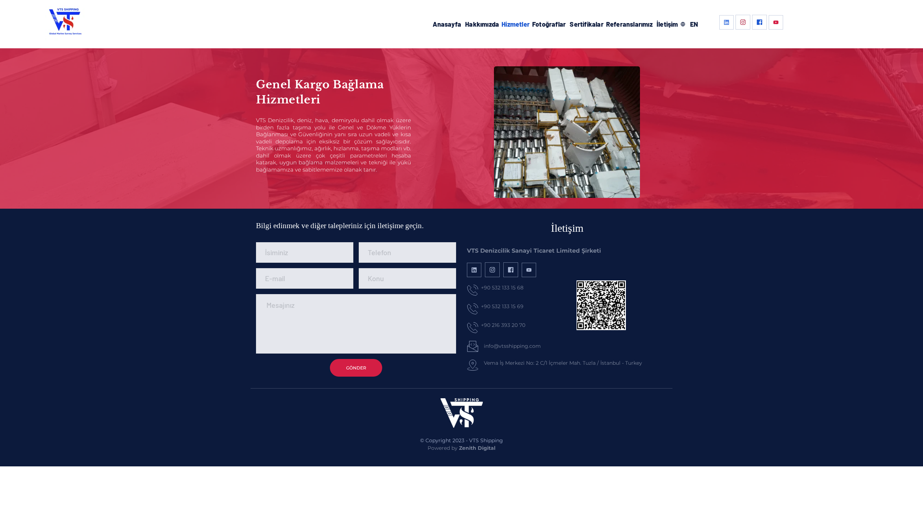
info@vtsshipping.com (512, 346)
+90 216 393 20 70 (503, 325)
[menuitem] (447, 24)
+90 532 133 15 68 (502, 287)
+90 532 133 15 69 (502, 306)
